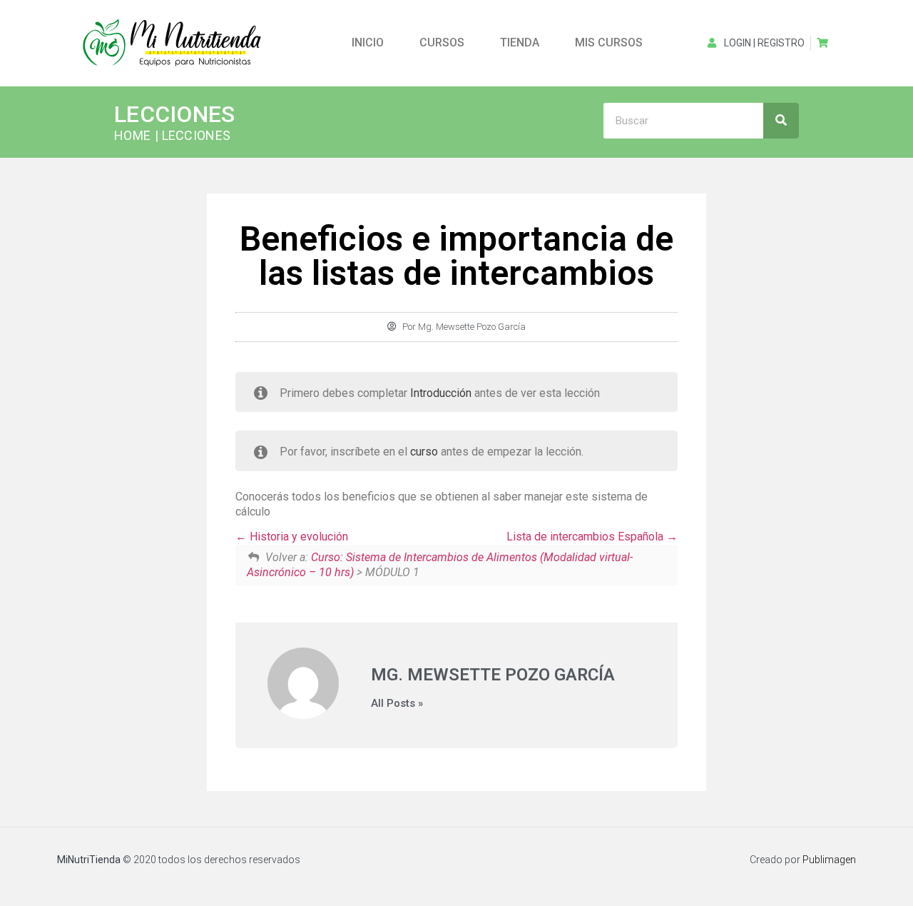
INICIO (368, 42)
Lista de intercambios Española (586, 536)
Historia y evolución (297, 536)
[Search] (781, 121)
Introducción (440, 393)
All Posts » (397, 703)
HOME (132, 135)
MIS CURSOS (609, 42)
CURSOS (441, 42)
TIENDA (519, 42)
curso (424, 451)
